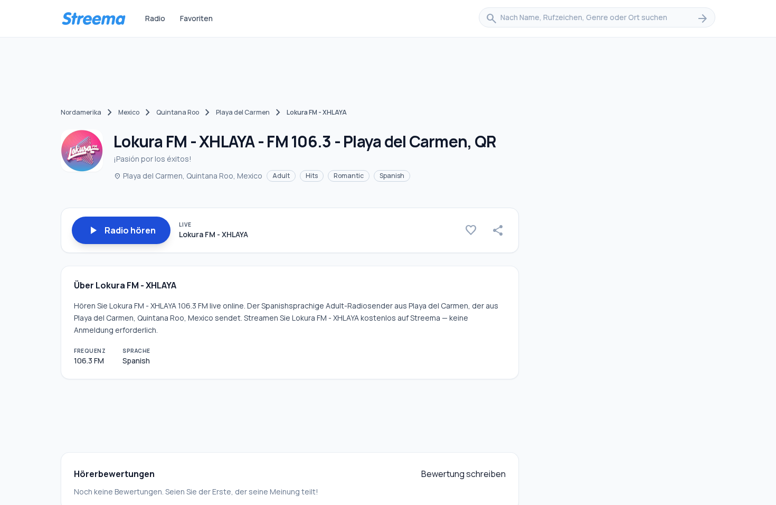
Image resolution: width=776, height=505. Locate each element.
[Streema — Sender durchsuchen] (93, 18)
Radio (155, 18)
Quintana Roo (177, 112)
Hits (312, 175)
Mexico (128, 112)
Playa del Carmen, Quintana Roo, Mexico (187, 176)
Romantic (349, 175)
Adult (281, 175)
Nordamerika (81, 112)
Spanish (392, 175)
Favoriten (196, 18)
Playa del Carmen (243, 112)
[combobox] (597, 18)
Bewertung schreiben (463, 474)
